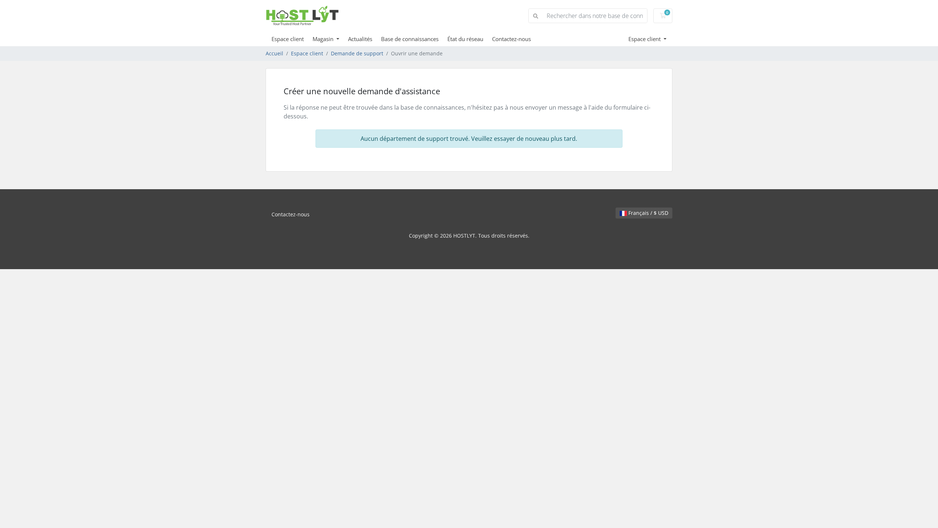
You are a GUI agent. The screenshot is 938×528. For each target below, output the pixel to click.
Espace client (288, 39)
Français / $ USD (647, 212)
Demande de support (357, 53)
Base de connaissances (410, 39)
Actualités (360, 39)
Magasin (324, 39)
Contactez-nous (511, 39)
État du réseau (465, 39)
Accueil (274, 53)
